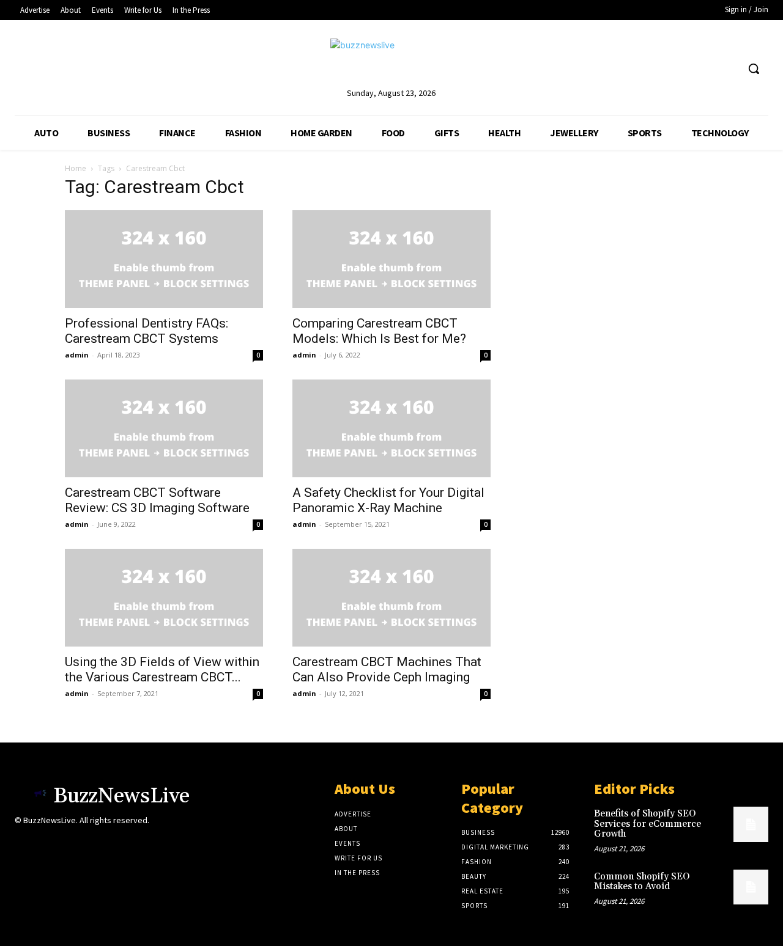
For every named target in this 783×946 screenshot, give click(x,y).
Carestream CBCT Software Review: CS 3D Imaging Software (157, 500)
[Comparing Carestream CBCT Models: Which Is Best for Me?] (391, 259)
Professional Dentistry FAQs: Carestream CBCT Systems (146, 331)
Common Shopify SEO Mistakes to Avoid (641, 882)
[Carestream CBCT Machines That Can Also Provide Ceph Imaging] (391, 598)
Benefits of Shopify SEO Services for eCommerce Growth (647, 824)
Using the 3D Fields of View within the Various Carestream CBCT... (162, 669)
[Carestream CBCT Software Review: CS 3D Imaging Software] (164, 428)
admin (77, 354)
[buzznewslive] (391, 62)
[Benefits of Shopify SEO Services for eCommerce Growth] (750, 824)
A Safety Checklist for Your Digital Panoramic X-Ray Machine (388, 500)
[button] (753, 68)
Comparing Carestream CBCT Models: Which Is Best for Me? (379, 331)
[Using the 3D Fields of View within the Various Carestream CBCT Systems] (164, 598)
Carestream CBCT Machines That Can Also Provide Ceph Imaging (386, 669)
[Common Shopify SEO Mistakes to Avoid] (750, 887)
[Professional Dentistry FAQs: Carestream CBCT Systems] (164, 259)
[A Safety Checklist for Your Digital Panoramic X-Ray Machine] (391, 428)
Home (75, 168)
